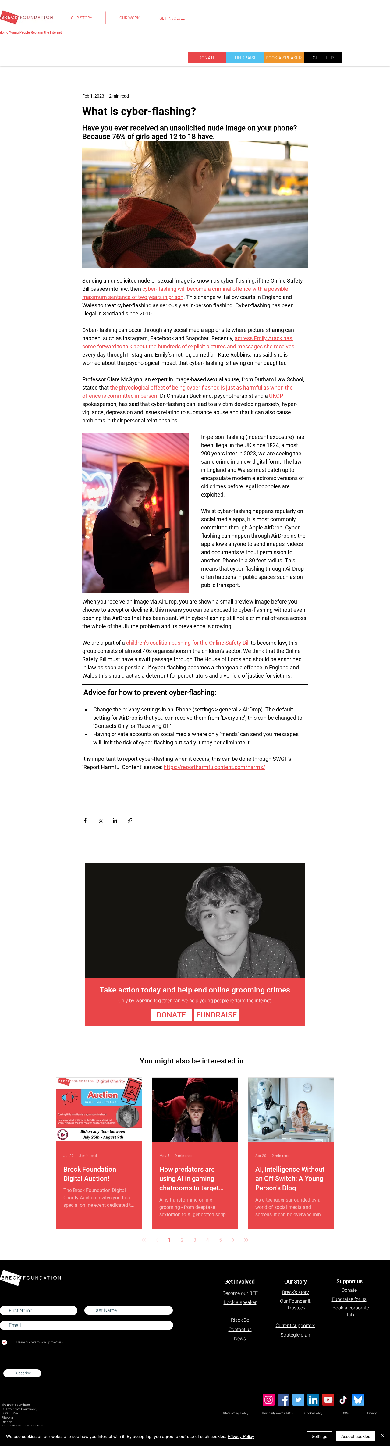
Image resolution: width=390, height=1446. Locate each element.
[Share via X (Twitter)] (100, 820)
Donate (349, 1290)
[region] (81, 21)
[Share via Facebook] (85, 820)
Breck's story (295, 1292)
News (240, 1338)
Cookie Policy (313, 1413)
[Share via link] (130, 820)
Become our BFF (240, 1293)
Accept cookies (355, 1436)
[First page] (143, 1239)
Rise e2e (240, 1320)
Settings (319, 1436)
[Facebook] (283, 1400)
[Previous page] (156, 1239)
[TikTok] (343, 1400)
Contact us (240, 1329)
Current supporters (295, 1325)
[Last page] (246, 1239)
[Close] (382, 1436)
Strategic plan (295, 1335)
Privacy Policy (241, 1436)
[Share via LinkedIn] (115, 820)
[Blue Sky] (358, 1400)
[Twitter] (298, 1400)
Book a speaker (240, 1302)
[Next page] (233, 1239)
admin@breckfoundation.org (20, 1363)
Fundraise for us (349, 1299)
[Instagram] (269, 1400)
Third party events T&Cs (277, 1413)
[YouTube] (328, 1400)
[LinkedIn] (313, 1400)
